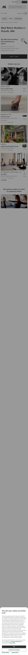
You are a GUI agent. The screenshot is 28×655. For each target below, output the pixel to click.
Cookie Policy (15, 652)
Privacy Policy (12, 642)
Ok (14, 646)
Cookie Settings (14, 650)
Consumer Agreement (16, 641)
